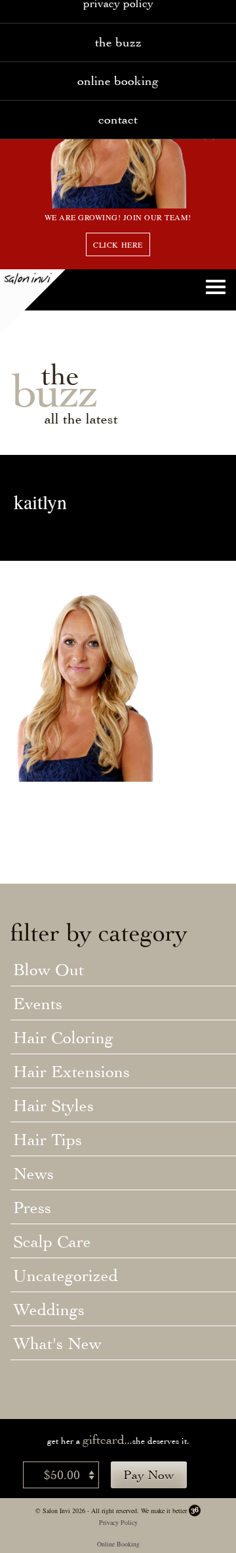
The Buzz (118, 42)
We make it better (164, 1510)
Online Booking (118, 80)
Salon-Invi (33, 302)
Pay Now (148, 1474)
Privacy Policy (118, 1522)
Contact (118, 119)
